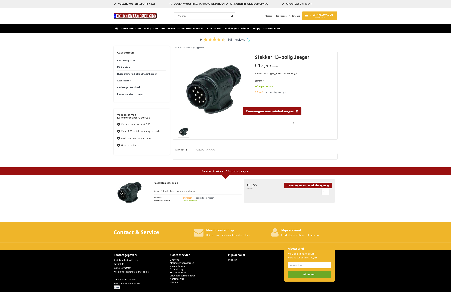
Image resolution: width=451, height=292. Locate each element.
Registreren (281, 15)
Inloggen (268, 15)
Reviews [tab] (200, 149)
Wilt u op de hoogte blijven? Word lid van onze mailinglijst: (302, 255)
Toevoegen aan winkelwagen (270, 111)
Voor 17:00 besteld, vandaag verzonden (199, 3)
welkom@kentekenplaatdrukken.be (131, 271)
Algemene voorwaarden (182, 262)
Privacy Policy (176, 269)
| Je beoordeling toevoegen (275, 92)
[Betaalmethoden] (117, 287)
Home (178, 47)
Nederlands (294, 15)
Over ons (174, 259)
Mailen (225, 235)
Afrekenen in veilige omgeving (249, 3)
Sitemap (174, 282)
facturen (314, 235)
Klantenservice (177, 278)
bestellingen (299, 235)
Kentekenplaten (131, 28)
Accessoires (214, 28)
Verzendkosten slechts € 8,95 (136, 3)
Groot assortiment (299, 3)
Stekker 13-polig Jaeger (193, 47)
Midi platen (151, 28)
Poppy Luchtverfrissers (266, 28)
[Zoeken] (231, 16)
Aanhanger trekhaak (236, 28)
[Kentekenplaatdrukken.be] (135, 15)
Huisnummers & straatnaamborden (182, 28)
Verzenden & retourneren (182, 275)
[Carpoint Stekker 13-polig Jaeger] (183, 131)
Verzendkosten (177, 266)
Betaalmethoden (178, 272)
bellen (235, 235)
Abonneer (309, 274)
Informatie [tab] (181, 149)
